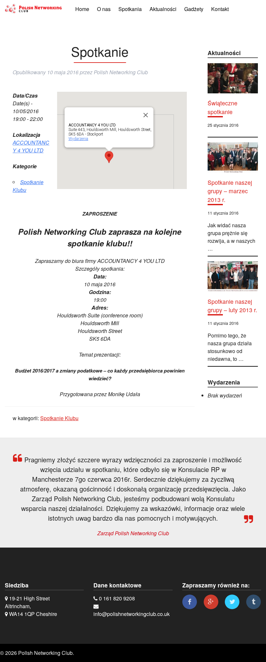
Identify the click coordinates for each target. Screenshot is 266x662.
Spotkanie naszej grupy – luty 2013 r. (232, 305)
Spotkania (130, 9)
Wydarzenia (78, 138)
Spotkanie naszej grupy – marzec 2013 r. (230, 191)
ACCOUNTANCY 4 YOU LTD (31, 146)
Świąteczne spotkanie (222, 107)
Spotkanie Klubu (59, 418)
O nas (104, 9)
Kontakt (220, 9)
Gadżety (193, 9)
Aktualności (163, 9)
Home (82, 9)
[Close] (145, 115)
